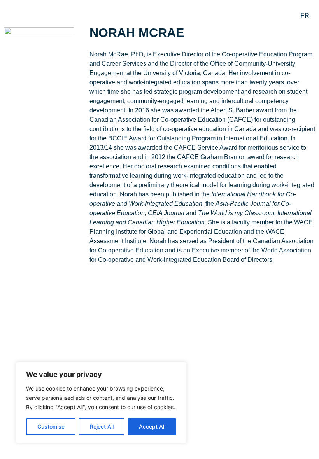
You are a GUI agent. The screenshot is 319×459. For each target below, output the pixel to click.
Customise (51, 426)
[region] (101, 402)
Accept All (152, 426)
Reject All (102, 426)
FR (304, 15)
